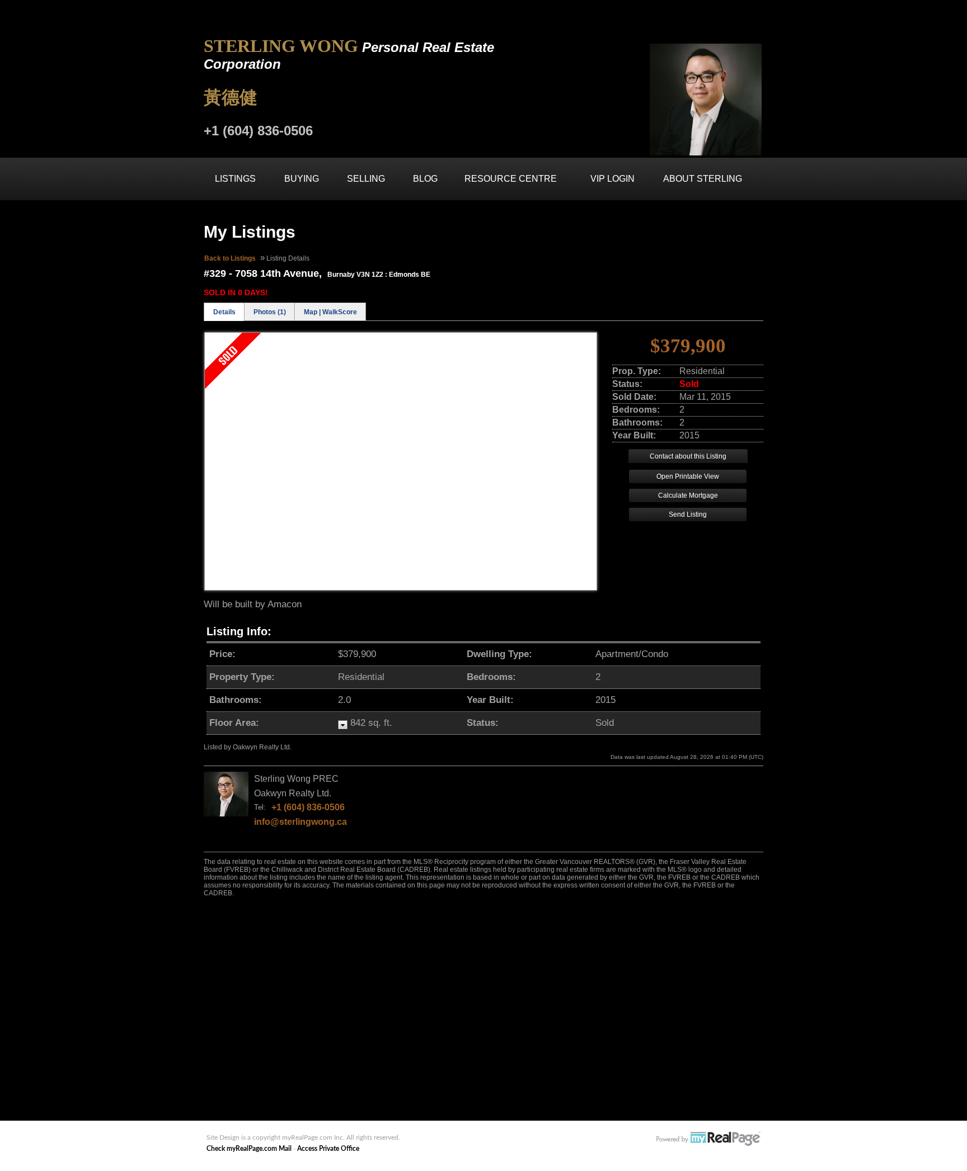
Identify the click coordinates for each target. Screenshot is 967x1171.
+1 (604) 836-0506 (308, 807)
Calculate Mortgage (688, 495)
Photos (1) (270, 312)
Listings (235, 178)
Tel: (260, 807)
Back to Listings (230, 258)
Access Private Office (328, 1148)
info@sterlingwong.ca (300, 822)
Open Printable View (687, 476)
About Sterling (702, 178)
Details (224, 312)
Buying (301, 178)
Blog (425, 178)
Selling (366, 178)
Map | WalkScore (330, 312)
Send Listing (688, 514)
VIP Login (612, 178)
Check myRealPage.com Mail (249, 1148)
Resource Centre (510, 178)
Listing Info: (238, 631)
